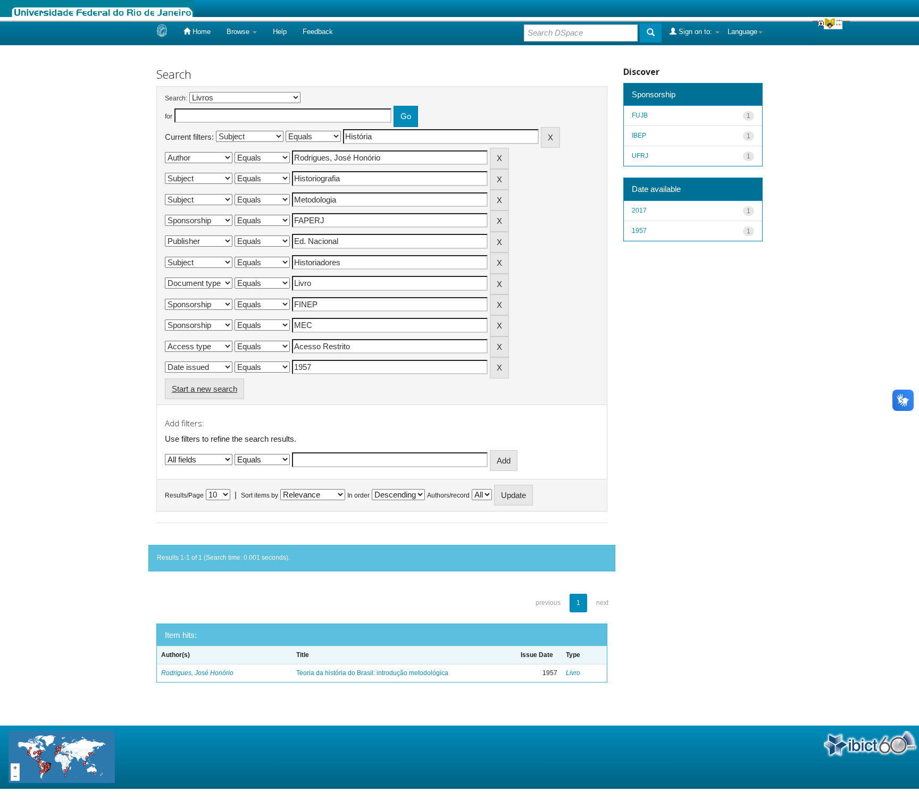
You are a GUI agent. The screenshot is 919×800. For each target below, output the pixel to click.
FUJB (640, 115)
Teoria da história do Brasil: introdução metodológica (372, 673)
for (168, 116)
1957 (639, 230)
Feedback (318, 32)
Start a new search (204, 388)
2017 (639, 210)
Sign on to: (695, 32)
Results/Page (184, 495)
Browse (239, 32)
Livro (573, 673)
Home (200, 32)
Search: (176, 98)
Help (280, 32)
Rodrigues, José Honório (197, 673)
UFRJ (640, 155)
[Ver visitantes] (62, 757)
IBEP (639, 135)
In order (358, 495)
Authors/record (448, 495)
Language (742, 32)
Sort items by (259, 495)
